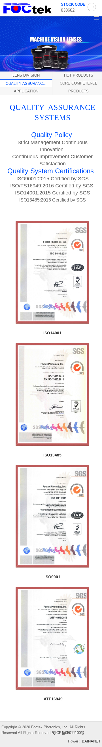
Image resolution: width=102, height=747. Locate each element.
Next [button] (91, 51)
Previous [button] (10, 51)
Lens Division (26, 75)
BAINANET (91, 741)
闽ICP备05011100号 (68, 733)
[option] (51, 43)
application (26, 91)
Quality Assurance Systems (29, 83)
